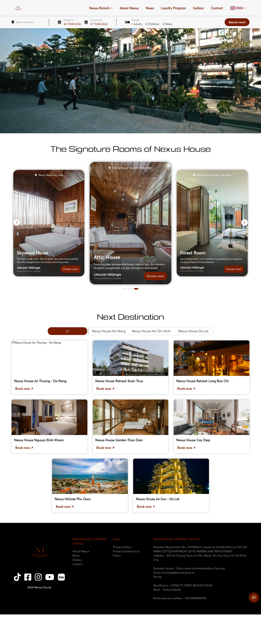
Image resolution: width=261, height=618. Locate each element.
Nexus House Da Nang (109, 331)
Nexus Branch (99, 8)
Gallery (198, 8)
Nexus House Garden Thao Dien (119, 440)
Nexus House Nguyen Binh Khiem (39, 440)
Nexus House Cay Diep (193, 440)
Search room (237, 22)
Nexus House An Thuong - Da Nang (40, 381)
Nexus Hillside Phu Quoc (73, 499)
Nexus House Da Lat (193, 331)
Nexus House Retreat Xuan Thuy (119, 381)
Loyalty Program (173, 8)
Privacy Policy (122, 547)
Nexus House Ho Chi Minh (151, 331)
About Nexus (129, 8)
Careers (77, 564)
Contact (217, 8)
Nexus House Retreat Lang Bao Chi (202, 381)
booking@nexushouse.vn (178, 572)
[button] (125, 288)
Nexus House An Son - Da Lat (158, 499)
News (150, 8)
